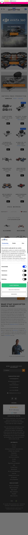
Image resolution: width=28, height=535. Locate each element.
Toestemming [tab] (5, 243)
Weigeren (14, 294)
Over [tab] (23, 243)
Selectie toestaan (14, 289)
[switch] (24, 271)
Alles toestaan (14, 285)
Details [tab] (14, 243)
